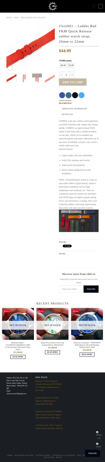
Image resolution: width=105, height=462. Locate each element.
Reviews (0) (67, 114)
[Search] (94, 6)
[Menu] (3, 6)
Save (7, 311)
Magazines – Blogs (53, 457)
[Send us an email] (75, 95)
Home (9, 18)
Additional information (74, 109)
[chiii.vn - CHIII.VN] (52, 6)
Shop (16, 18)
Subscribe (91, 289)
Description (65, 103)
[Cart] (100, 6)
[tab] (65, 103)
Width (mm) (65, 60)
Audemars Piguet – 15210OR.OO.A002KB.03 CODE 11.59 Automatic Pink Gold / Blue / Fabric (18, 346)
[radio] (62, 65)
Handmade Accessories (63, 455)
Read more (18, 357)
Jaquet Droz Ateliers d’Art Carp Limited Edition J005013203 (52, 344)
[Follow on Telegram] (81, 95)
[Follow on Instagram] (69, 95)
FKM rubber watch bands (33, 18)
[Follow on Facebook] (62, 95)
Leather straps (42, 455)
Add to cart (72, 82)
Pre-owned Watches (23, 455)
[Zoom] (10, 68)
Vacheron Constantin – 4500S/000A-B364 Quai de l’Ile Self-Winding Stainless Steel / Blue (87, 345)
